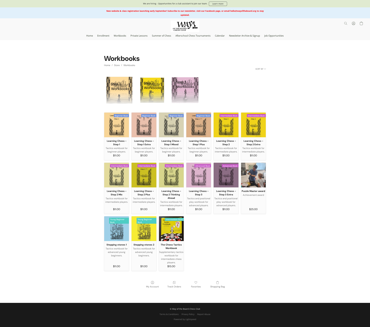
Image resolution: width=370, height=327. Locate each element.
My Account (152, 286)
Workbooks (120, 35)
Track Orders (174, 286)
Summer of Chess (161, 35)
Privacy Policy (188, 314)
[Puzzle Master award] (253, 175)
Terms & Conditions (169, 314)
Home (89, 35)
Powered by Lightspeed (185, 319)
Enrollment (103, 35)
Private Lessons (139, 35)
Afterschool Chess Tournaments (193, 35)
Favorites (196, 286)
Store (117, 65)
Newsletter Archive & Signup (244, 35)
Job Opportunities (274, 35)
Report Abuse (203, 314)
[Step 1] (119, 90)
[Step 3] (185, 90)
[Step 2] (152, 90)
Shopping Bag (217, 286)
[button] (218, 4)
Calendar (220, 35)
